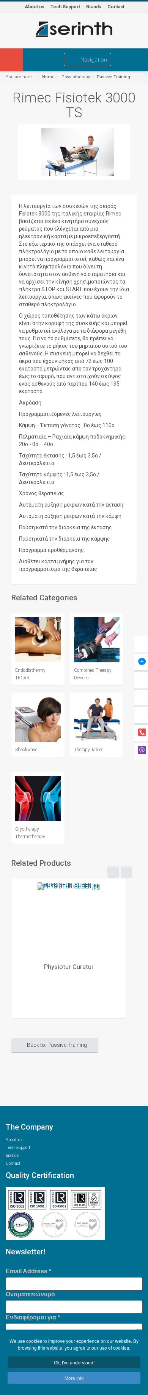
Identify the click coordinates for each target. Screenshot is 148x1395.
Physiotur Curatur (69, 966)
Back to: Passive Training (57, 1045)
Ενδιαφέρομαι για (33, 1317)
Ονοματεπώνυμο (30, 1294)
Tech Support (65, 6)
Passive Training (113, 76)
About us (34, 6)
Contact (115, 6)
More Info (74, 1378)
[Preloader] (69, 918)
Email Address (28, 1271)
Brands (93, 6)
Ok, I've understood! (74, 1362)
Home (48, 76)
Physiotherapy (75, 76)
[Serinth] (74, 29)
